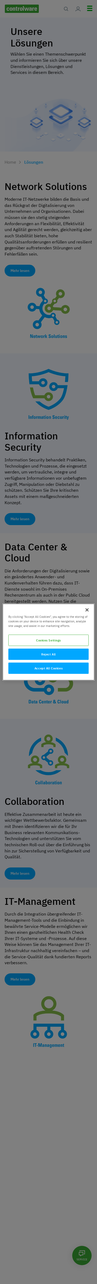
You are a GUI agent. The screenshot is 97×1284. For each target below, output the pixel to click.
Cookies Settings (48, 640)
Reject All (48, 654)
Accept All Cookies (48, 668)
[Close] (87, 610)
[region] (48, 642)
